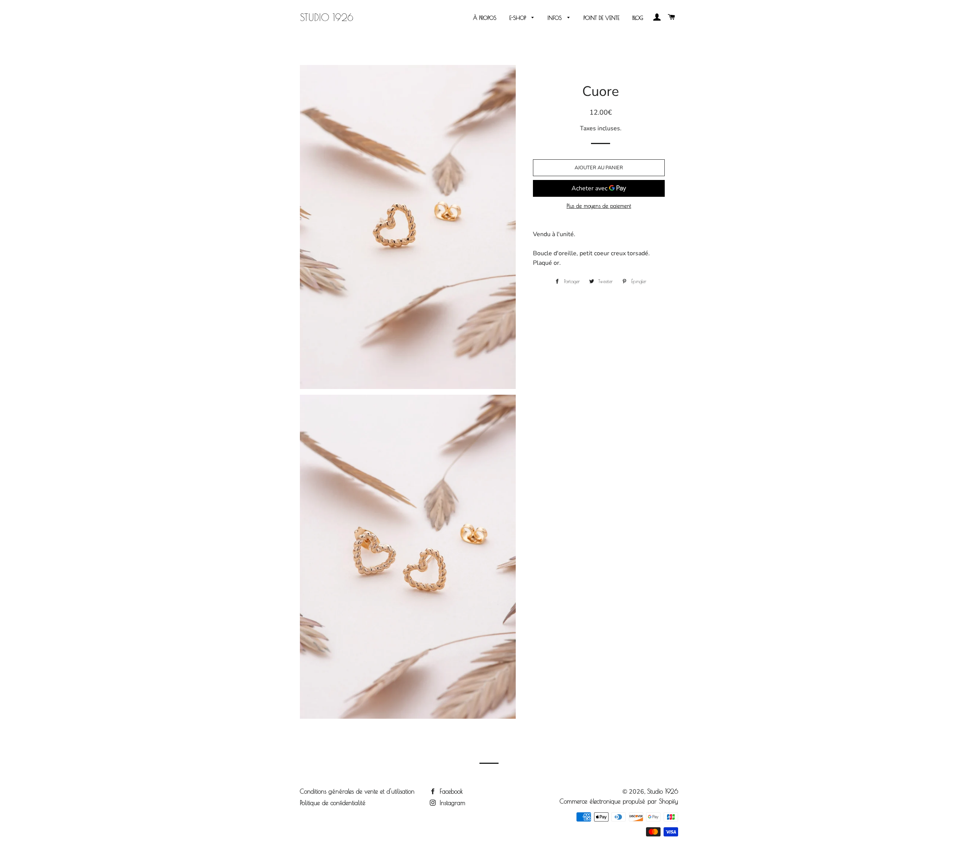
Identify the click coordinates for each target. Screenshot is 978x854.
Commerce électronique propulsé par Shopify (619, 801)
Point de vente (601, 18)
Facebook (450, 791)
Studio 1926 (326, 17)
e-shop (518, 18)
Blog (637, 18)
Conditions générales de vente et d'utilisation (357, 791)
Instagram (451, 802)
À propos (484, 18)
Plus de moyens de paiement (599, 206)
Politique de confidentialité (333, 802)
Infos (555, 18)
